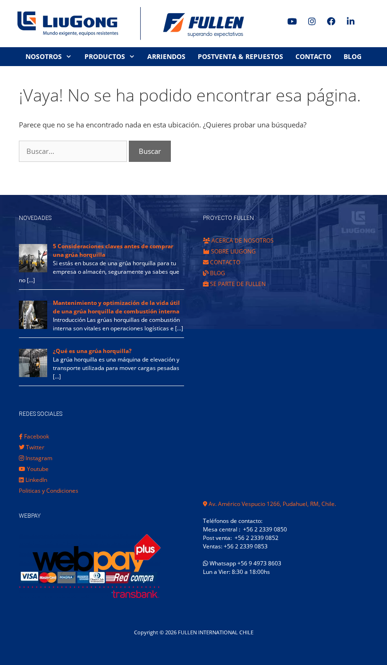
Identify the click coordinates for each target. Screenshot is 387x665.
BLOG (353, 56)
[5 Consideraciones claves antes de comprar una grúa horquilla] (33, 270)
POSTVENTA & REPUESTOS (240, 56)
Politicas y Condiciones (48, 491)
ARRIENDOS (166, 56)
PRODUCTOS (104, 56)
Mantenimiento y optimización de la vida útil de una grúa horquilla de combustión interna (116, 307)
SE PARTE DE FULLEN (237, 284)
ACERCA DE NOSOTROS (242, 240)
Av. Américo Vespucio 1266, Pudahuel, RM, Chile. (271, 504)
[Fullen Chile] (127, 23)
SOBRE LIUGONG (233, 251)
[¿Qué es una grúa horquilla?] (33, 375)
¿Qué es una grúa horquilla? (92, 351)
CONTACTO (313, 56)
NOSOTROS (43, 56)
